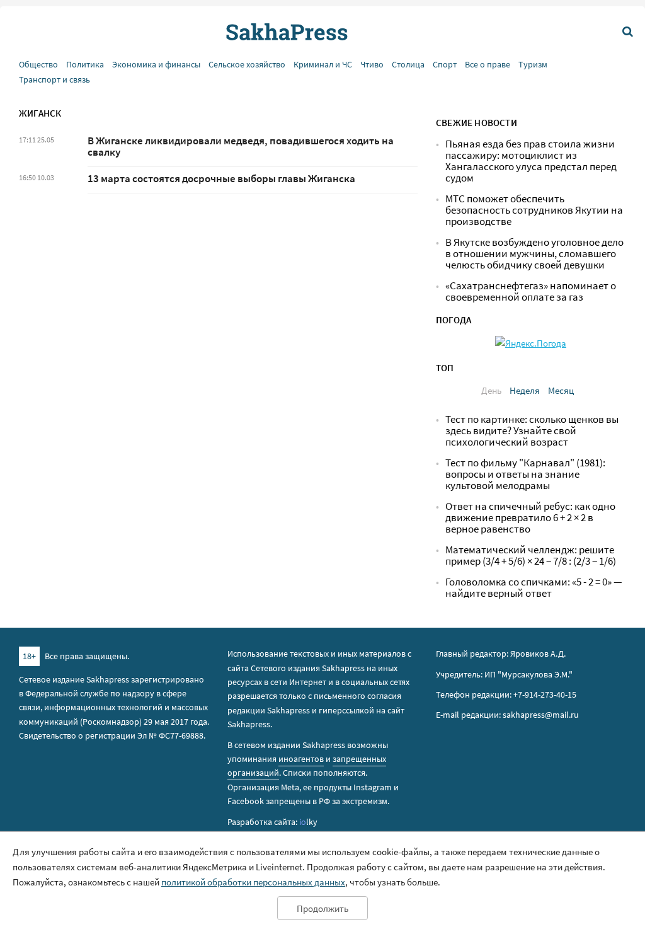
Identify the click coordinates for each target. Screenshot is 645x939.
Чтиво (372, 64)
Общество (38, 64)
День (491, 390)
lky (308, 821)
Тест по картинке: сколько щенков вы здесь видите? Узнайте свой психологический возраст (532, 431)
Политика (85, 64)
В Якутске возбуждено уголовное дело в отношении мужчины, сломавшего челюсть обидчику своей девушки (534, 254)
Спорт (445, 64)
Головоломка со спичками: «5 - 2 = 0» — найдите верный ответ (533, 587)
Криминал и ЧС (323, 64)
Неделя (525, 390)
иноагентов (301, 758)
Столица (408, 64)
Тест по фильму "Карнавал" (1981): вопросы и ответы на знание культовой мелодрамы (525, 474)
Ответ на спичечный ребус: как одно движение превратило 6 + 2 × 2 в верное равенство (530, 518)
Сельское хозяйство (246, 64)
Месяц (561, 390)
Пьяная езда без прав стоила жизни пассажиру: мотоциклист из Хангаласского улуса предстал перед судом (531, 161)
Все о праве (487, 64)
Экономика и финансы (156, 64)
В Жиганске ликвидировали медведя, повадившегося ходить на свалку (241, 146)
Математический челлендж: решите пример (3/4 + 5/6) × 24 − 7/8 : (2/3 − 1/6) (530, 555)
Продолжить (322, 908)
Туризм (532, 64)
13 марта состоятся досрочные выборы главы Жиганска (221, 178)
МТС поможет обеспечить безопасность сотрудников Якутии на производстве (534, 210)
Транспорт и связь (54, 79)
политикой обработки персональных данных (253, 882)
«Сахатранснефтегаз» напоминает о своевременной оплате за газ (530, 291)
